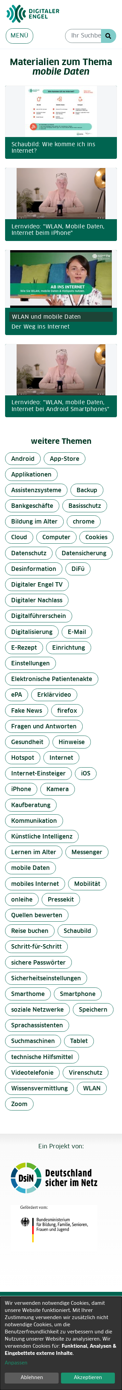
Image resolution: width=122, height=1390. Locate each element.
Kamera (57, 789)
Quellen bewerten (36, 916)
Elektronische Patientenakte (51, 679)
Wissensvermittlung (39, 1089)
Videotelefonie (32, 1073)
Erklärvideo (54, 695)
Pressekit (61, 900)
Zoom (19, 1104)
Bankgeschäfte (32, 506)
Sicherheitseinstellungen (46, 979)
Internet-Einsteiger (38, 774)
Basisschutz (84, 506)
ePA (16, 695)
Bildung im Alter (34, 522)
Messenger (87, 853)
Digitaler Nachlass (36, 601)
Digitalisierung (32, 632)
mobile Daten (30, 868)
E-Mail (77, 632)
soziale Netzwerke (37, 1010)
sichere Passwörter (38, 963)
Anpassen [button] (16, 1363)
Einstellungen (30, 664)
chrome (84, 522)
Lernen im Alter (33, 853)
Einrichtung (68, 648)
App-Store (64, 459)
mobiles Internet (35, 884)
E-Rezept (24, 648)
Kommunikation (34, 821)
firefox (67, 711)
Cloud (19, 538)
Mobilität (87, 884)
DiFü (78, 569)
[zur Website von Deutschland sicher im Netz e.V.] (58, 1178)
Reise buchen (29, 931)
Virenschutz (85, 1073)
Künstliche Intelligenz (42, 837)
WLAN (92, 1089)
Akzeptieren (88, 1377)
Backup (87, 491)
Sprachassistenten (37, 1026)
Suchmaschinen (33, 1041)
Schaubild (77, 931)
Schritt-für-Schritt (36, 947)
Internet (61, 758)
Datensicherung (84, 554)
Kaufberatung (30, 806)
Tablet (79, 1041)
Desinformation (33, 569)
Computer (56, 538)
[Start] (58, 14)
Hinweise (72, 742)
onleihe (22, 900)
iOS (85, 774)
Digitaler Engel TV (37, 585)
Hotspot (22, 758)
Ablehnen (32, 1377)
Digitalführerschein (38, 616)
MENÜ (19, 36)
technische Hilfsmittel (42, 1057)
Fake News (26, 711)
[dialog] (61, 1343)
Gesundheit (27, 742)
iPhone (21, 789)
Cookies (96, 538)
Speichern (93, 1010)
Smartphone (78, 994)
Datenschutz (28, 554)
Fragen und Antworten (44, 727)
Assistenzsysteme (36, 491)
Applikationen (31, 475)
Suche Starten (108, 36)
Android (23, 459)
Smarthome (28, 994)
